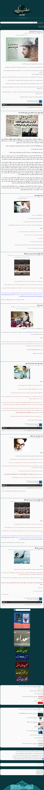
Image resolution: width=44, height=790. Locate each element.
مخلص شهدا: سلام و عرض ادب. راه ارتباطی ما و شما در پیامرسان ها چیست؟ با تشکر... (28, 753)
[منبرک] (22, 10)
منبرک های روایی (12, 255)
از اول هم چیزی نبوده (38, 195)
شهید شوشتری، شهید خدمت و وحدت (31, 730)
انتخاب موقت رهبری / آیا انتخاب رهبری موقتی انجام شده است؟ (30, 112)
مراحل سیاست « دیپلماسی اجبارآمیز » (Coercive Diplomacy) (28, 713)
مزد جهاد (36, 700)
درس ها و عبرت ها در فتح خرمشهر (36, 31)
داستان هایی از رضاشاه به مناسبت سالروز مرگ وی (29, 696)
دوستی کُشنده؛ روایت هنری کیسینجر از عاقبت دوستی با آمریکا (28, 686)
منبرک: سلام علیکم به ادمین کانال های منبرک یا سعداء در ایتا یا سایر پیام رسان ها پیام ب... (28, 751)
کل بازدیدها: (41, 773)
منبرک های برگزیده (15, 255)
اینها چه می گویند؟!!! (39, 548)
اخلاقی (38, 255)
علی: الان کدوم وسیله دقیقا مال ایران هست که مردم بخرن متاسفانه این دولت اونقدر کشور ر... (27, 758)
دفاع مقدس (38, 33)
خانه (43, 24)
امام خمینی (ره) (35, 255)
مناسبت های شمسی (35, 24)
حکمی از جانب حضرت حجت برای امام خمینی (34, 363)
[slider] (3, 105)
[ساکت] (6, 104)
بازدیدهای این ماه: (40, 772)
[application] (22, 105)
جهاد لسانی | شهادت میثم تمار (38, 693)
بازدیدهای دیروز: (40, 771)
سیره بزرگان (24, 255)
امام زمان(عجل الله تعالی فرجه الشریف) (31, 255)
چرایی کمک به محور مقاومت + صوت (31, 717)
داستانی (27, 255)
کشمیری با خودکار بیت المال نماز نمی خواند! (36, 690)
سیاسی (36, 33)
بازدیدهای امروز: (40, 770)
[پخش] (40, 104)
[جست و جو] (15, 610)
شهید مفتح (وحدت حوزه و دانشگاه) (32, 22)
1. (34, 107)
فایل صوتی (34, 33)
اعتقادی (36, 255)
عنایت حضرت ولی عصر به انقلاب (36, 436)
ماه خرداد (33, 33)
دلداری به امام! (40, 305)
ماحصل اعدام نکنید (40, 740)
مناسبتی (40, 24)
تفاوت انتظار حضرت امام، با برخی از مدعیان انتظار (33, 253)
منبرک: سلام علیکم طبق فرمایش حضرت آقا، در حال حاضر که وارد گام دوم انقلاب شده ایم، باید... (27, 755)
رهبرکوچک (35, 726)
